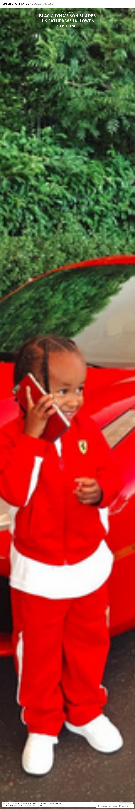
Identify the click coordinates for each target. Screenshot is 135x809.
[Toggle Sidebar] (131, 4)
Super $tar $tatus (16, 3)
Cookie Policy (43, 805)
